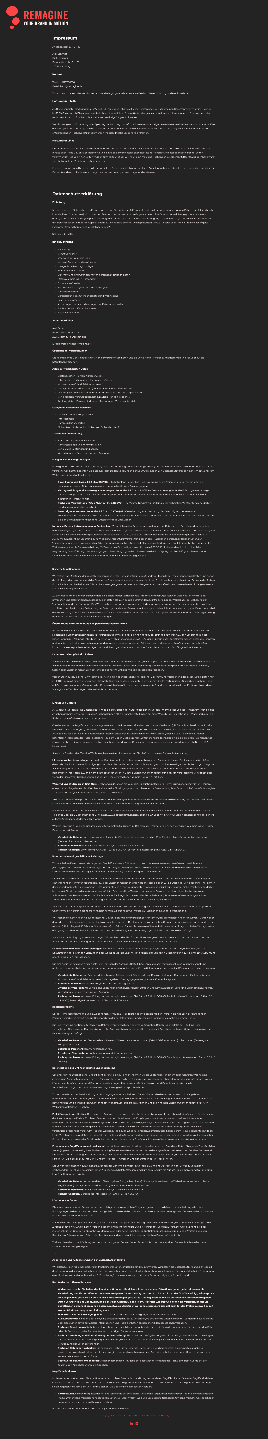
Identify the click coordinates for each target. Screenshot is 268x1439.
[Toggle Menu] (262, 18)
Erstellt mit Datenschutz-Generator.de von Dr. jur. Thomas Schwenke (90, 1408)
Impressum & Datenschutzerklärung (148, 1415)
